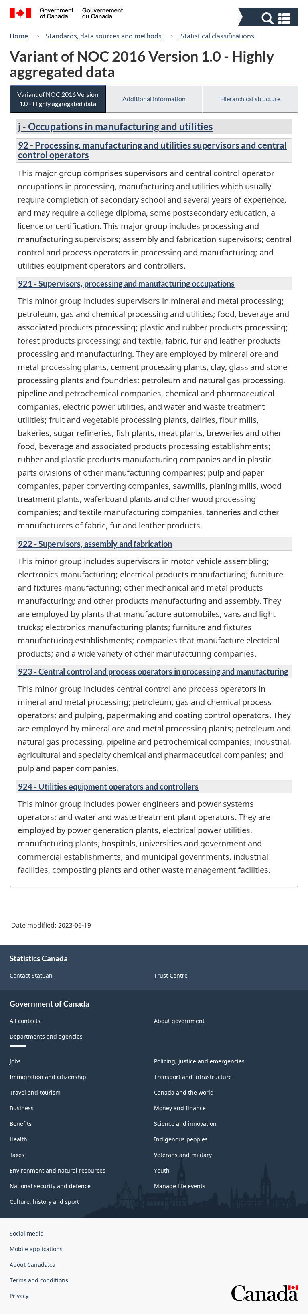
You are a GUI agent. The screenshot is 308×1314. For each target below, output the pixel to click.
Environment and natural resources (57, 1170)
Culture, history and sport (44, 1202)
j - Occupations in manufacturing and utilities (115, 126)
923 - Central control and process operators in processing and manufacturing (153, 671)
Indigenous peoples (181, 1139)
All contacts (25, 1021)
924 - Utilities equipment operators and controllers (108, 786)
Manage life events (179, 1186)
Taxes (17, 1155)
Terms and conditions (39, 1280)
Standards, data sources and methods (104, 36)
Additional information (154, 98)
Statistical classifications (216, 36)
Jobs (15, 1061)
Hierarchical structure (250, 98)
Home (19, 36)
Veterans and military (183, 1155)
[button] (269, 18)
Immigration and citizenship (48, 1077)
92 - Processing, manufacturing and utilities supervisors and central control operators (152, 150)
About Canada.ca (32, 1264)
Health (18, 1139)
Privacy (19, 1296)
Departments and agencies (46, 1036)
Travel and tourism (35, 1092)
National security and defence (50, 1186)
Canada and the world (184, 1092)
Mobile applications (36, 1249)
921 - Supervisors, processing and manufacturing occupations (126, 283)
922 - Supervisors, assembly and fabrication (95, 544)
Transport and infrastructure (193, 1077)
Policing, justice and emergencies (199, 1061)
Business (22, 1108)
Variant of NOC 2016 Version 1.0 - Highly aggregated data (57, 98)
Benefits (21, 1123)
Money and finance (180, 1108)
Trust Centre (171, 975)
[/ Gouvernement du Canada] (66, 14)
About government (179, 1021)
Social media (27, 1233)
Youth (162, 1170)
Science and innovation (185, 1123)
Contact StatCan (31, 975)
